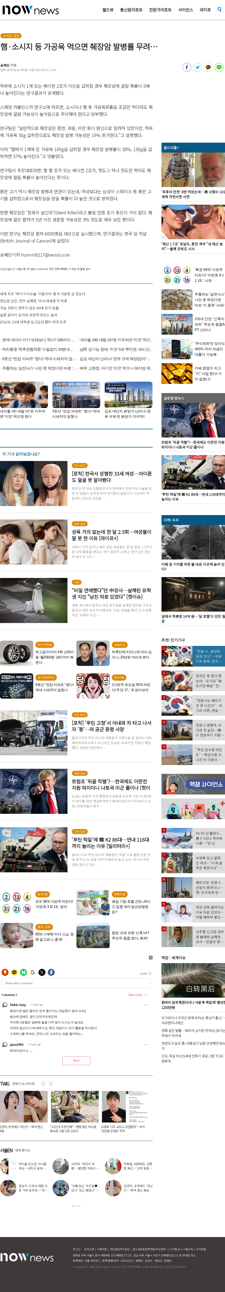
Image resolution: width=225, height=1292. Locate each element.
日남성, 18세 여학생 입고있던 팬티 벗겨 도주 (33, 321)
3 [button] (79, 1206)
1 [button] (73, 1206)
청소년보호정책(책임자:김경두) (150, 1249)
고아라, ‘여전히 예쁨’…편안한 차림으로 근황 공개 (84, 1168)
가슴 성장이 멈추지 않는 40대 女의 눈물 (29, 307)
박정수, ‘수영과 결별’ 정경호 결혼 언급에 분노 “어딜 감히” (123, 1128)
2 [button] (76, 1206)
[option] (73, 1113)
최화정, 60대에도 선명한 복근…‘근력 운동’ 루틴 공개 (138, 1168)
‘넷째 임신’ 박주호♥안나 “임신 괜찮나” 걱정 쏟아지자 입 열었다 (85, 1190)
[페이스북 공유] (186, 70)
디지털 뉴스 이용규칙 (181, 1249)
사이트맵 (201, 1249)
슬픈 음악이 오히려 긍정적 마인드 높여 (28, 314)
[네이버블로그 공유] (219, 70)
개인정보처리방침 (119, 1249)
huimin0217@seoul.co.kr (45, 254)
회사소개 (89, 1249)
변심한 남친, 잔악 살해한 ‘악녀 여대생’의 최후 (33, 300)
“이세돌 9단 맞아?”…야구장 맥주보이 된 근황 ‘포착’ (72, 1128)
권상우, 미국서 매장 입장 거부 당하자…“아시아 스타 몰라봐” (33, 1190)
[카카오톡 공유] (208, 70)
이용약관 (102, 1249)
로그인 (76, 1249)
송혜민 (5, 65)
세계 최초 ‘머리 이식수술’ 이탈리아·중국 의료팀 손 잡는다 (42, 293)
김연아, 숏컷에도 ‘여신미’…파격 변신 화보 (138, 1188)
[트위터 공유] (197, 70)
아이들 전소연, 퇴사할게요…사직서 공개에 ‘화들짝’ (33, 1168)
